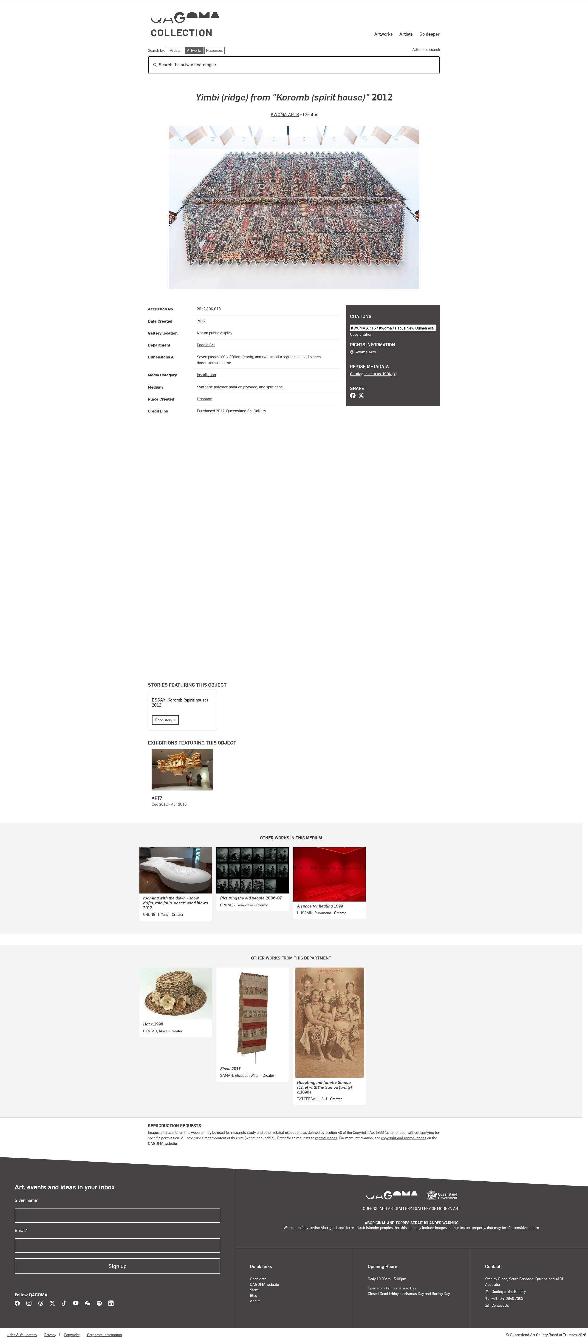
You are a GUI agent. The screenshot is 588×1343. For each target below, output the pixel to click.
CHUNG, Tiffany (156, 914)
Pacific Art (206, 344)
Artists (406, 34)
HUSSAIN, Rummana (314, 912)
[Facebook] (353, 395)
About (255, 1300)
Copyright (71, 1334)
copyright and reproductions (403, 1137)
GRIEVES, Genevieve (236, 904)
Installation (206, 374)
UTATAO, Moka (155, 1030)
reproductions (326, 1137)
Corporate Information (104, 1334)
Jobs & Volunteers (22, 1334)
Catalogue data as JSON (371, 373)
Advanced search (426, 49)
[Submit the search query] (151, 65)
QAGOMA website (264, 1284)
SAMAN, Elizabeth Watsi (239, 1075)
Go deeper (429, 34)
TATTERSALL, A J (312, 1098)
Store (254, 1289)
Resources (214, 50)
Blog (253, 1295)
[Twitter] (361, 395)
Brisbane (204, 398)
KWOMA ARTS (285, 114)
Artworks (383, 34)
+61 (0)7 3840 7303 (507, 1298)
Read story (163, 719)
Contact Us (500, 1305)
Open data (258, 1278)
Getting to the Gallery (509, 1291)
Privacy (50, 1334)
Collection (182, 32)
